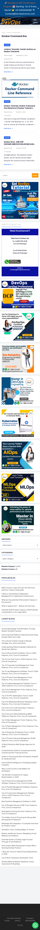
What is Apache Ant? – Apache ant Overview (18, 606)
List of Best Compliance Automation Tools (17, 858)
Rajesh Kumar (8, 112)
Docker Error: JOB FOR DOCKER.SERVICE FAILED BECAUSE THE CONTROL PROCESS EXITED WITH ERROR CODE (19, 145)
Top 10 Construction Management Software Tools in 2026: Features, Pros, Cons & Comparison (18, 795)
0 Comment (7, 115)
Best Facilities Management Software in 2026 (19, 801)
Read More (8, 72)
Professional (30, 921)
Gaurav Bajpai (8, 55)
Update (17, 921)
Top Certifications (14, 918)
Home (3, 32)
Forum (7, 921)
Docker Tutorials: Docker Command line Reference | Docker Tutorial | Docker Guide (19, 108)
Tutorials (29, 918)
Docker (7, 45)
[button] (35, 925)
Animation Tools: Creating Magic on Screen (18, 830)
